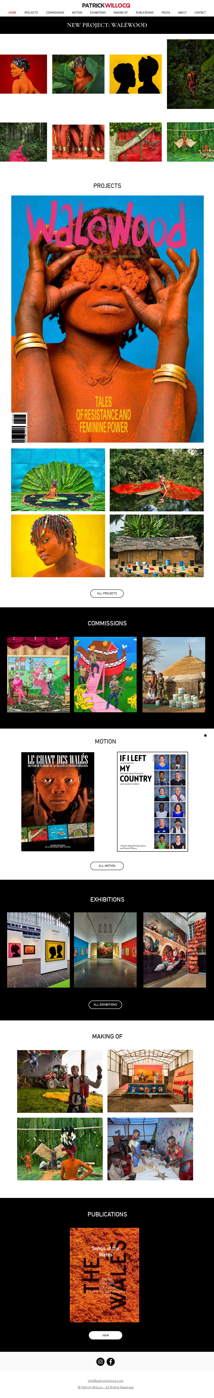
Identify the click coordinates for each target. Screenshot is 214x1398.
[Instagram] (100, 1362)
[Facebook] (111, 1362)
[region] (58, 479)
